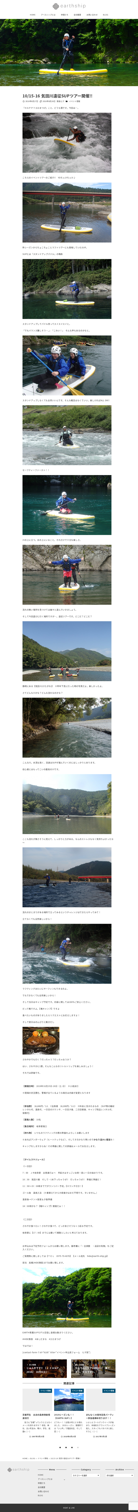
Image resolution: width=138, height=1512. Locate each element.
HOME (41, 1475)
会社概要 (41, 1487)
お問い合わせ (43, 1491)
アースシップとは (45, 1479)
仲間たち (41, 1483)
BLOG (40, 1495)
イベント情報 (74, 101)
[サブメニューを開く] (64, 1479)
